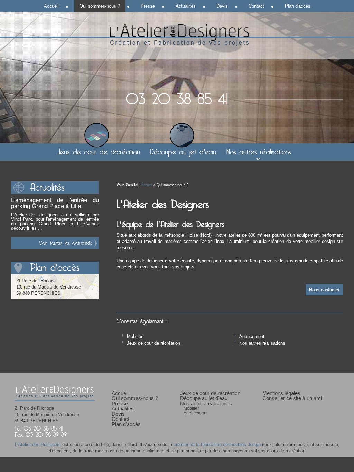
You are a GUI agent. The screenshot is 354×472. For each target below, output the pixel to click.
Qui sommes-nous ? (100, 6)
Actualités (186, 6)
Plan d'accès (297, 6)
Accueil (146, 185)
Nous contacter (324, 289)
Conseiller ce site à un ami (292, 398)
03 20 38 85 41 (177, 99)
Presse (148, 6)
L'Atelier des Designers (177, 34)
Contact (256, 6)
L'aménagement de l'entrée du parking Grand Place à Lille (55, 203)
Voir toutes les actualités (65, 243)
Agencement (251, 336)
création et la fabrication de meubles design (217, 444)
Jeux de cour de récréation (153, 343)
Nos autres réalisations (262, 343)
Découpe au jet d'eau (182, 152)
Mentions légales (281, 393)
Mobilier (134, 336)
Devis (222, 6)
